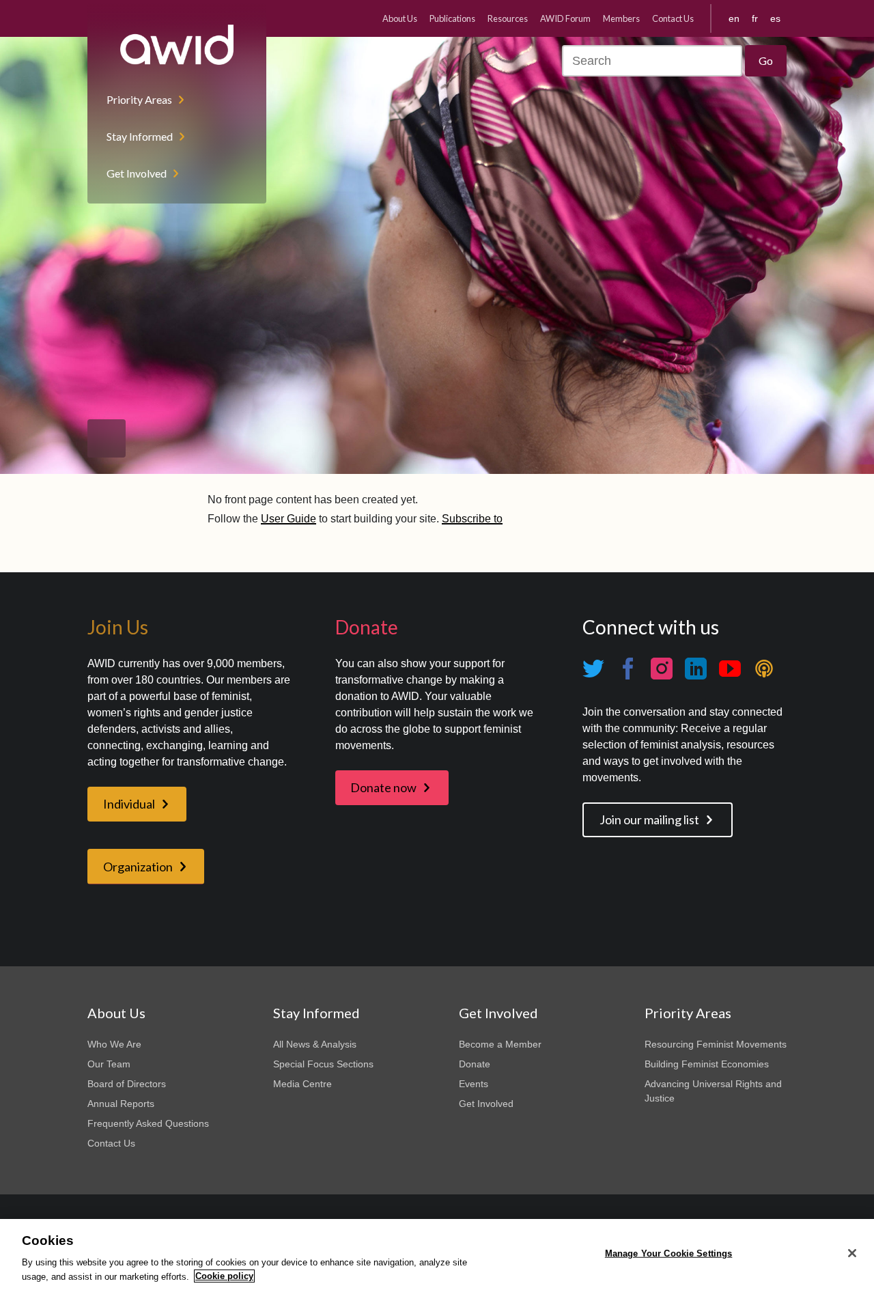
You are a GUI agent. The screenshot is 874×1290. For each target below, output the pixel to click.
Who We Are (114, 1044)
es (775, 18)
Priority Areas (139, 99)
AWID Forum (565, 18)
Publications (452, 18)
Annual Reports (120, 1103)
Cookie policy (224, 1276)
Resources (508, 18)
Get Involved (137, 173)
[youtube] (730, 669)
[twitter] (593, 669)
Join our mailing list (649, 819)
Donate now (383, 787)
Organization (138, 866)
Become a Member (500, 1044)
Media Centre (302, 1083)
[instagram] (662, 669)
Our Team (108, 1063)
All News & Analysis (314, 1044)
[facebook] (627, 669)
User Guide (288, 518)
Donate (474, 1063)
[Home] (176, 45)
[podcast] (764, 669)
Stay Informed (140, 136)
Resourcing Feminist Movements (716, 1044)
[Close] (852, 1253)
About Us (399, 18)
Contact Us (673, 18)
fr (755, 18)
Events (473, 1083)
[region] (437, 1254)
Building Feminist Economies (707, 1063)
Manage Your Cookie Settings (669, 1253)
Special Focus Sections (323, 1063)
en (734, 18)
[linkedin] (696, 669)
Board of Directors (126, 1083)
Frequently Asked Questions (148, 1123)
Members (621, 18)
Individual (129, 803)
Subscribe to (472, 518)
